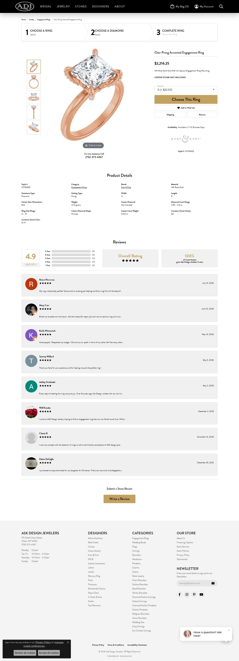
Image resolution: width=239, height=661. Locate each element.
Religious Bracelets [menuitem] (140, 613)
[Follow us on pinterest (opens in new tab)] (194, 594)
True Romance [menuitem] (94, 605)
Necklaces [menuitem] (137, 559)
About (120, 6)
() (93, 251)
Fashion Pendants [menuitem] (140, 609)
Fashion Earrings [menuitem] (139, 601)
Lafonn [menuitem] (91, 567)
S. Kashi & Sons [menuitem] (95, 597)
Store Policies (183, 550)
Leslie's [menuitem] (91, 571)
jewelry (31, 19)
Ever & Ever (126, 187)
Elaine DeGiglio (46, 459)
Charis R (43, 433)
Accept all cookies (49, 652)
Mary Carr (44, 305)
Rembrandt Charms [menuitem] (96, 588)
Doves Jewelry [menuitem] (94, 550)
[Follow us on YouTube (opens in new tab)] (201, 594)
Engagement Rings (43, 19)
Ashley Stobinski (47, 382)
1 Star (47, 265)
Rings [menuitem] (134, 546)
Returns (202, 114)
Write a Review (119, 498)
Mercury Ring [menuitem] (94, 576)
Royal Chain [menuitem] (93, 592)
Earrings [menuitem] (136, 550)
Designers (100, 6)
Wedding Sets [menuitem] (138, 622)
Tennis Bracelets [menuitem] (139, 618)
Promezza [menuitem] (92, 584)
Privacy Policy (183, 555)
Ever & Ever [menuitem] (93, 555)
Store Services (183, 546)
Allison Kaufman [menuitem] (95, 538)
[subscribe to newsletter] (212, 583)
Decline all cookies (25, 652)
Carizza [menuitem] (91, 546)
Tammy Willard (46, 356)
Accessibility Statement (137, 644)
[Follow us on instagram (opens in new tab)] (187, 594)
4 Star (47, 254)
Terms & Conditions (116, 644)
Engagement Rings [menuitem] (140, 538)
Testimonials (182, 559)
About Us (181, 538)
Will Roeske (45, 408)
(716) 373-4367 (94, 157)
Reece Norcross (46, 280)
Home (24, 19)
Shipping (170, 114)
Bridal (45, 6)
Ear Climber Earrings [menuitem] (141, 630)
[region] (93, 97)
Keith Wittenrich (47, 331)
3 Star (47, 258)
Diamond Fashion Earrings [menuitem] (144, 597)
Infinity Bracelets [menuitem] (139, 592)
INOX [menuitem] (90, 559)
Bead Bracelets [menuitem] (139, 588)
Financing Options (185, 542)
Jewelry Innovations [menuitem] (96, 563)
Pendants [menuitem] (136, 563)
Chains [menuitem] (135, 571)
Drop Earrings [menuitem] (138, 626)
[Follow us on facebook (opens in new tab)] (179, 594)
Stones (81, 6)
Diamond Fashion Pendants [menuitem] (144, 605)
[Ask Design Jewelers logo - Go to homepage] (26, 6)
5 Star (47, 251)
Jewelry (63, 6)
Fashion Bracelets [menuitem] (140, 584)
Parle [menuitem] (90, 580)
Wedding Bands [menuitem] (139, 542)
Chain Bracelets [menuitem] (139, 580)
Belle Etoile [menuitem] (93, 542)
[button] (83, 142)
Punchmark (126, 656)
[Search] (221, 6)
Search (33, 34)
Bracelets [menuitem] (136, 555)
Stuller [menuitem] (91, 601)
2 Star (47, 261)
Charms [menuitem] (135, 567)
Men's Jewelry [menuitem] (138, 576)
